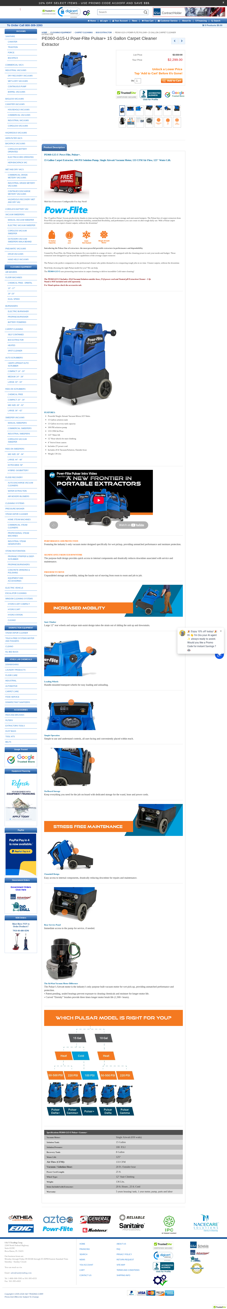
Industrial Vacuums (18, 120)
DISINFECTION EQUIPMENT (21, 628)
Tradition (13, 47)
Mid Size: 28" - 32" (16, 405)
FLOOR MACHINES (13, 277)
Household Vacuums (18, 110)
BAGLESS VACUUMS (14, 99)
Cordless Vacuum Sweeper (17, 232)
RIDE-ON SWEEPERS (14, 449)
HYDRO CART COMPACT (19, 604)
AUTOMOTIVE (11, 686)
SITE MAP (121, 1265)
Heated (11, 345)
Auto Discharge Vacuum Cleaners (20, 484)
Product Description (54, 147)
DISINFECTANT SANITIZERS (17, 702)
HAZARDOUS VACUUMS (16, 133)
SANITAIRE (10, 36)
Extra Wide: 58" (15, 465)
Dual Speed (14, 299)
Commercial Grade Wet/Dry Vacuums (18, 176)
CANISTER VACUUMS (15, 104)
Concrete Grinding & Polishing (19, 571)
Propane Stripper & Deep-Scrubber (21, 557)
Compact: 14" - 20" (16, 371)
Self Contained (16, 334)
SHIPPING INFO (123, 1275)
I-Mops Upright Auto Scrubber (18, 364)
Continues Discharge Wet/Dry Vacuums (19, 192)
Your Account (121, 21)
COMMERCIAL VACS (14, 65)
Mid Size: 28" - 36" (16, 454)
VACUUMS (21, 31)
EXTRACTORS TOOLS (15, 726)
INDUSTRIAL (11, 681)
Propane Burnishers (19, 564)
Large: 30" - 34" (15, 382)
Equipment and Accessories (15, 579)
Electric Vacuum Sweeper (21, 225)
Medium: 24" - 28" (15, 377)
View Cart (148, 21)
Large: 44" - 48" (15, 460)
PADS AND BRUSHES (14, 715)
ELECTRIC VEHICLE (14, 588)
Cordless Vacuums (18, 126)
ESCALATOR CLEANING (16, 593)
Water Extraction (17, 491)
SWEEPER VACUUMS (14, 417)
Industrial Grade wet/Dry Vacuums (21, 184)
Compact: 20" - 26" (16, 400)
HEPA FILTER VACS (13, 138)
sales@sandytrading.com (21, 1273)
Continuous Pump (17, 86)
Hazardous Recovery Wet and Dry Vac (21, 200)
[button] (69, 12)
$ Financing (201, 21)
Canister (12, 42)
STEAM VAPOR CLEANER (16, 514)
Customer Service (168, 21)
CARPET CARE (12, 691)
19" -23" (11, 294)
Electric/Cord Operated (21, 157)
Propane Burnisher (18, 317)
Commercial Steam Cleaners (17, 526)
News (134, 21)
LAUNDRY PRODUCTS (15, 670)
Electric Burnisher (18, 311)
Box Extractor (16, 340)
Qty (132, 81)
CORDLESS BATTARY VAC (17, 209)
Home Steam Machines (19, 519)
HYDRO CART (14, 609)
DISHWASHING (12, 664)
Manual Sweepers (17, 423)
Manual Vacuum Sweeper (21, 220)
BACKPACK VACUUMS (15, 144)
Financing (85, 1249)
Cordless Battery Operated (17, 150)
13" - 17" (11, 288)
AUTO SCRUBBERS (14, 358)
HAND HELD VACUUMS (18, 259)
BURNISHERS (11, 306)
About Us (186, 21)
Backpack (13, 58)
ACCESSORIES (21, 710)
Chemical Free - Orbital (20, 283)
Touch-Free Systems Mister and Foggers (19, 639)
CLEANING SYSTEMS (14, 503)
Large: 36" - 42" (15, 411)
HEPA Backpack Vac (17, 163)
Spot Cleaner (15, 351)
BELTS (8, 742)
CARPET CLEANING (14, 329)
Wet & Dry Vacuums (18, 81)
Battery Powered (17, 322)
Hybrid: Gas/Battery (18, 470)
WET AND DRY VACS (14, 169)
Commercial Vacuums (19, 115)
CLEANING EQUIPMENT (21, 267)
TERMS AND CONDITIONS (128, 1270)
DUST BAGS (10, 731)
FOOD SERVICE (12, 697)
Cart (82, 1270)
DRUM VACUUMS (15, 254)
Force (11, 53)
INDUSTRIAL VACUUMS (15, 70)
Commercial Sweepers (20, 428)
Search (216, 21)
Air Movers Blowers (18, 496)
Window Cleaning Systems (19, 599)
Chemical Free (15, 394)
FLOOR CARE (11, 675)
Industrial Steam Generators (17, 542)
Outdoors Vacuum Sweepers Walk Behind (20, 240)
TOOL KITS (10, 736)
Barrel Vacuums (16, 92)
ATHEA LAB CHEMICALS (21, 659)
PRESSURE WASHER (14, 509)
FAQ (118, 1249)
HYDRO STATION (15, 615)
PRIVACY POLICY (124, 1254)
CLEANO (12, 620)
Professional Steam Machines (18, 534)
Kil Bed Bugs (11, 652)
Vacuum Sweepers (14, 214)
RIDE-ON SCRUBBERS (15, 389)
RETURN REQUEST (125, 1260)
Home (93, 21)
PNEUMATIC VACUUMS (15, 249)
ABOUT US (121, 1244)
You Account (86, 1265)
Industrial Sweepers (19, 434)
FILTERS (9, 720)
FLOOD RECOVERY (14, 477)
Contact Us (85, 1275)
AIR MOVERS (11, 272)
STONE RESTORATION (15, 551)
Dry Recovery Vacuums (20, 76)
